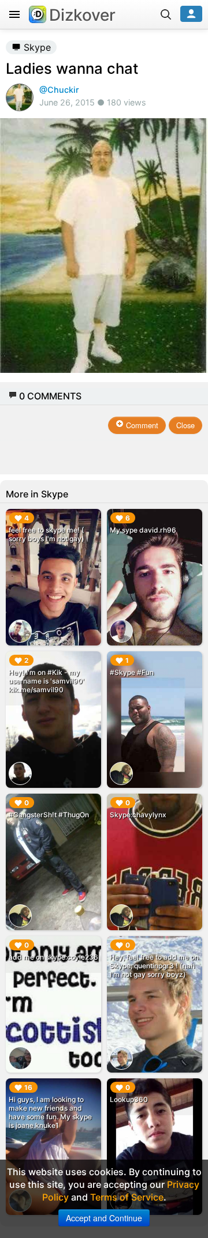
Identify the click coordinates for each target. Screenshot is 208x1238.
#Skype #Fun (132, 672)
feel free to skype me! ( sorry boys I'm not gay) (46, 534)
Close (185, 425)
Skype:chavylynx (138, 814)
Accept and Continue (104, 1218)
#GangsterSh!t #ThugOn (49, 814)
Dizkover (82, 15)
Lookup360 (129, 1099)
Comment (141, 425)
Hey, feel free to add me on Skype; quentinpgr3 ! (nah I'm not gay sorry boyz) (154, 966)
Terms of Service (127, 1197)
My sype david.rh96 (143, 530)
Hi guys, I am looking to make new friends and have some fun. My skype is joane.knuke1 (50, 1112)
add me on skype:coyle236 (53, 957)
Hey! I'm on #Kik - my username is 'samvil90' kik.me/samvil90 (46, 681)
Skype (36, 47)
